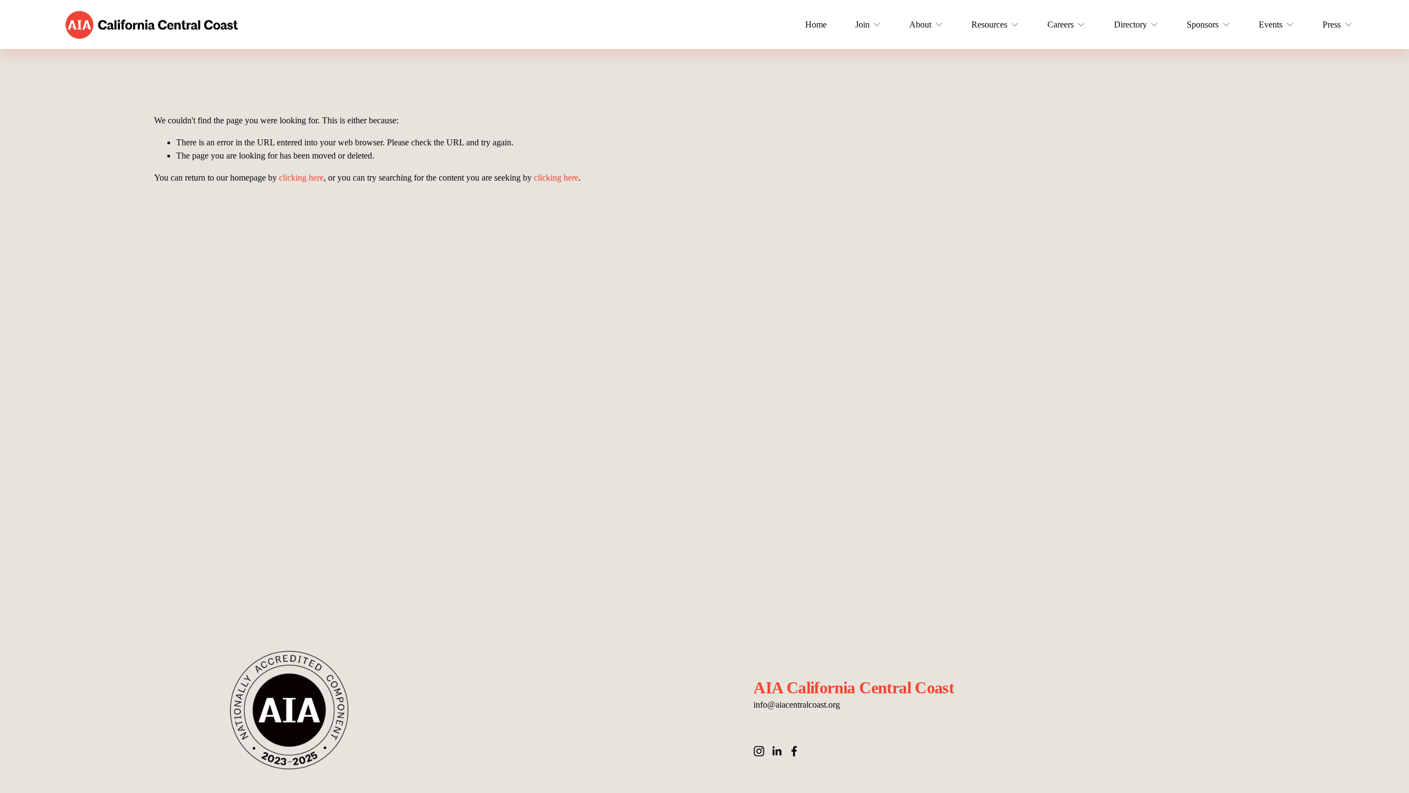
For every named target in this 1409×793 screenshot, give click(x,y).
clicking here (301, 177)
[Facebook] (794, 751)
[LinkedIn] (776, 751)
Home (816, 24)
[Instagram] (758, 751)
